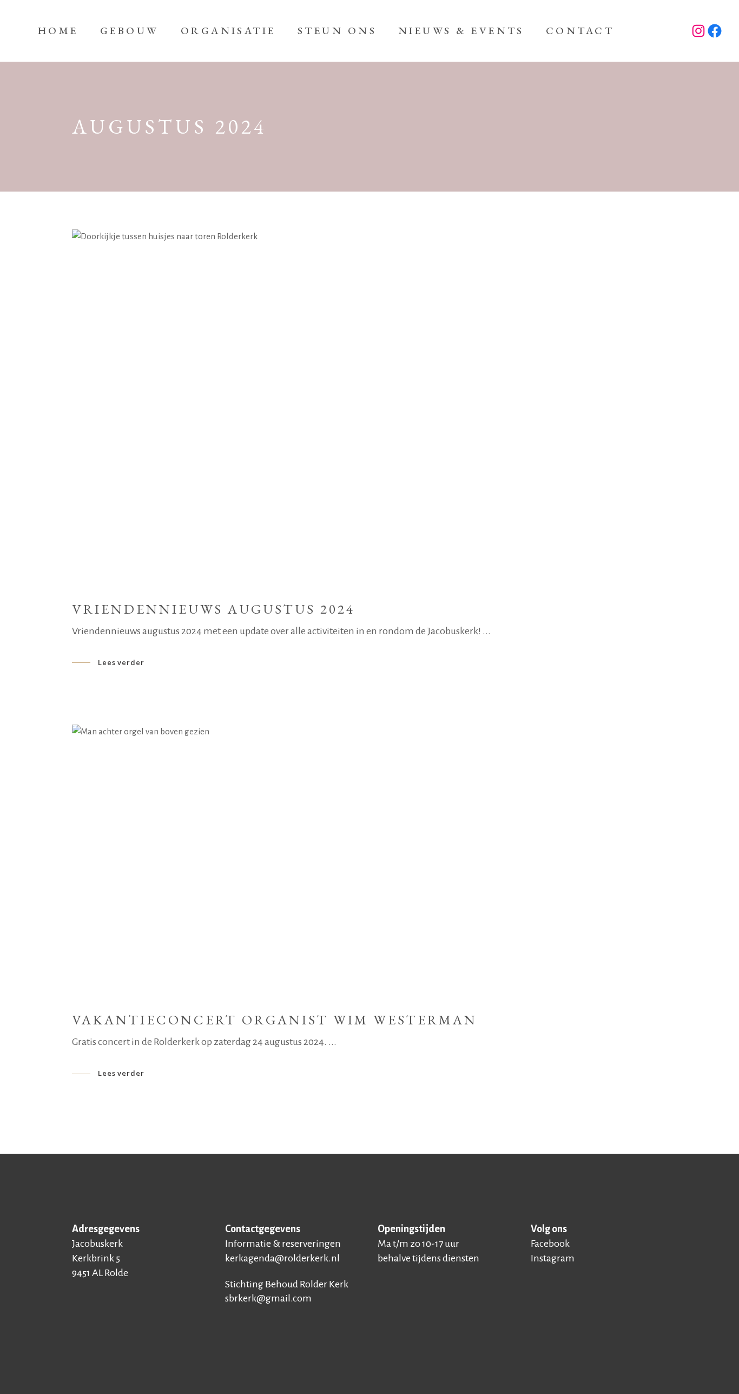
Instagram (553, 1258)
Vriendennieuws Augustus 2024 (213, 608)
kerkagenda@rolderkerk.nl (282, 1258)
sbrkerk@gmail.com (268, 1298)
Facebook (550, 1243)
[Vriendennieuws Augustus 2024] (369, 407)
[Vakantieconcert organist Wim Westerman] (369, 860)
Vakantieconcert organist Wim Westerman (274, 1019)
